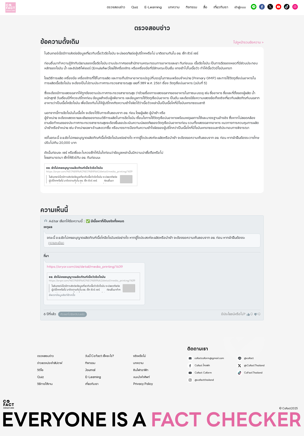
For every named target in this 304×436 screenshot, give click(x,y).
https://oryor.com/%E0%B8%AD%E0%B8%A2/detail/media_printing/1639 (89, 171)
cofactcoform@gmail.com (209, 358)
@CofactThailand (270, 7)
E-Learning (153, 7)
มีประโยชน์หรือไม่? (233, 314)
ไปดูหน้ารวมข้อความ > (248, 42)
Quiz (134, 7)
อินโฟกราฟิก (140, 370)
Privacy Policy (143, 383)
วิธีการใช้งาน (45, 383)
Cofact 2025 (8, 404)
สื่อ (205, 7)
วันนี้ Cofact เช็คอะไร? (99, 355)
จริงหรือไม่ (139, 355)
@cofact (253, 7)
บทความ (174, 7)
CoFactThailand (286, 7)
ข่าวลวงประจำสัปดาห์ (49, 362)
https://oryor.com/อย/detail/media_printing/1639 (85, 266)
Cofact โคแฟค (262, 7)
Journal (90, 370)
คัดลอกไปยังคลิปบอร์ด (72, 314)
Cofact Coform (278, 7)
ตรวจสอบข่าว (116, 7)
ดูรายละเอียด (56, 242)
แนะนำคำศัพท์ (141, 377)
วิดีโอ (40, 370)
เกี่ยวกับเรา (220, 7)
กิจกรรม (191, 7)
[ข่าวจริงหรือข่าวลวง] (10, 7)
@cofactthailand (295, 7)
